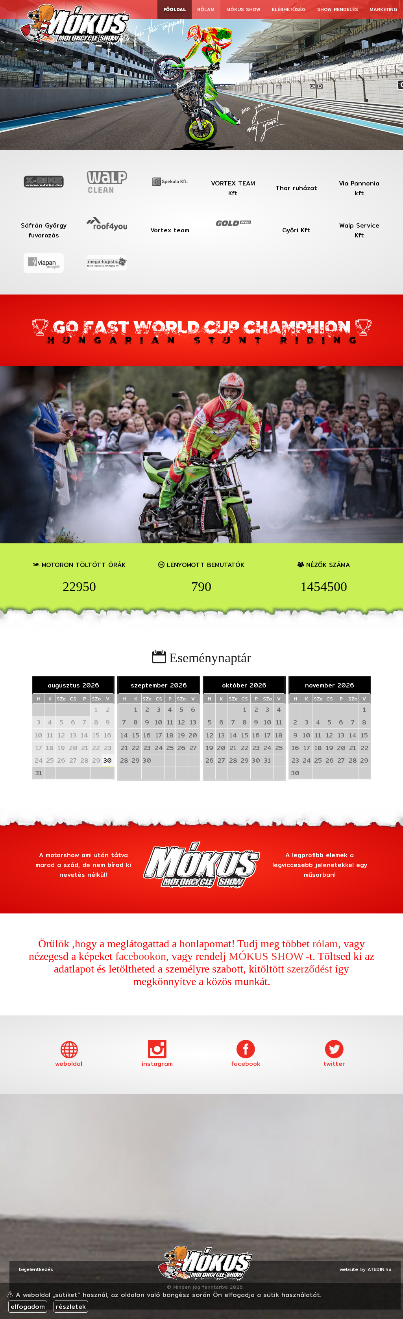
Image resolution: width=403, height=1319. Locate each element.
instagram (157, 1064)
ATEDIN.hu (379, 1269)
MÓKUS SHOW (266, 956)
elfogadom (28, 1307)
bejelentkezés (36, 1269)
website (349, 1269)
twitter (334, 1064)
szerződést (309, 969)
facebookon (140, 956)
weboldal (68, 1064)
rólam (325, 943)
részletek (71, 1307)
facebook (246, 1064)
